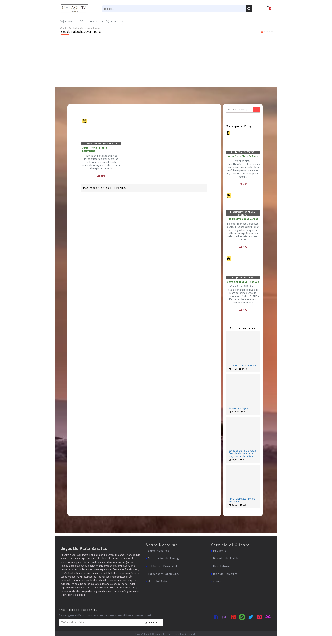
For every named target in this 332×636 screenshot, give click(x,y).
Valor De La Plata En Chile (243, 156)
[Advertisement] (166, 61)
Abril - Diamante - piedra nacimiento (242, 500)
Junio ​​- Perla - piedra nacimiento (94, 149)
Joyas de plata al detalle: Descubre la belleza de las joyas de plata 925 (242, 454)
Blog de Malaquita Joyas (77, 28)
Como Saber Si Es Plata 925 (243, 281)
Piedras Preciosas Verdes (243, 218)
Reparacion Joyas (238, 408)
